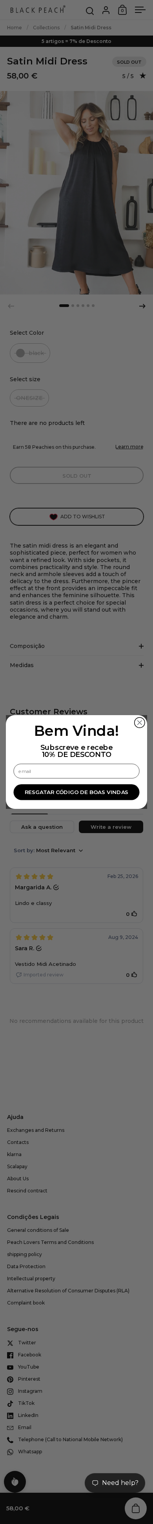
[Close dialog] (140, 722)
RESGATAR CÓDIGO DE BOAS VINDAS (77, 792)
